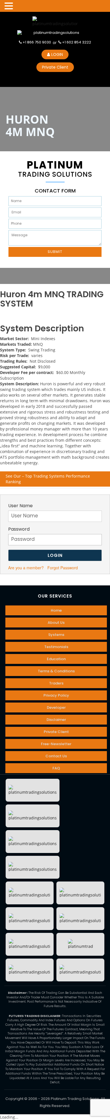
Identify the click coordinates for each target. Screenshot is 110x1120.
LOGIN (57, 54)
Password (19, 529)
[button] (10, 6)
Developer (56, 707)
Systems (56, 634)
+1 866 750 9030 (36, 42)
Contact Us (56, 756)
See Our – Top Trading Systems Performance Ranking (48, 478)
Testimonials (56, 646)
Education (56, 659)
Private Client (55, 67)
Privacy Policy (56, 695)
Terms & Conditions (56, 671)
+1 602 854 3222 (76, 42)
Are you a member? (26, 567)
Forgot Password (62, 567)
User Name (20, 506)
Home (56, 610)
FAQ (56, 768)
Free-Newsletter (56, 744)
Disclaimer (56, 719)
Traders (56, 683)
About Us (56, 622)
